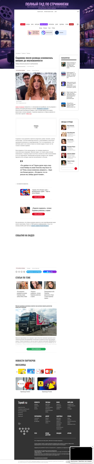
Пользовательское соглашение (40, 457)
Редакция (20, 416)
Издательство (21, 407)
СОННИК (36, 419)
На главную (18, 53)
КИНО (58, 402)
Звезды (28, 24)
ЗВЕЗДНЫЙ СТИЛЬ (71, 424)
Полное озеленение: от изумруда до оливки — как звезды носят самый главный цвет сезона (71, 65)
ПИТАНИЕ (58, 425)
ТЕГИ (35, 433)
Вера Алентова (70, 125)
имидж (28, 70)
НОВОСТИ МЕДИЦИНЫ (59, 422)
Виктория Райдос (71, 146)
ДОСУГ (47, 416)
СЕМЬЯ (68, 407)
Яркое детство (43, 24)
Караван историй (40, 11)
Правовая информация (23, 409)
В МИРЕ (36, 408)
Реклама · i (73, 448)
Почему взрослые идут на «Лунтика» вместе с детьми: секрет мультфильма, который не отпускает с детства (71, 85)
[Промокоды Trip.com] (31, 371)
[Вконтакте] (20, 429)
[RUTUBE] (21, 431)
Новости (23, 24)
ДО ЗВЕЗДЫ (36, 421)
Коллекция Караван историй (48, 11)
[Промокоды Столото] (22, 371)
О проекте (20, 414)
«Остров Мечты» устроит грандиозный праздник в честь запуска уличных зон (71, 105)
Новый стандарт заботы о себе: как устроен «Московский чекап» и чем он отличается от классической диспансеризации (71, 95)
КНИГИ (46, 419)
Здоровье (61, 24)
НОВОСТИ (37, 402)
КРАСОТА (69, 419)
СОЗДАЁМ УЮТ (70, 404)
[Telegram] (27, 431)
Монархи (45, 28)
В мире (53, 28)
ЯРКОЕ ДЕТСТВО (47, 434)
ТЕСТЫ (46, 422)
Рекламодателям (22, 410)
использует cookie (35, 461)
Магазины (21, 364)
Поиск (78, 11)
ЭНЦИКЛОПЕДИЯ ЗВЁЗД (49, 411)
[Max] (29, 429)
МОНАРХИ (36, 405)
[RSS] (24, 434)
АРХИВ (69, 433)
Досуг (56, 24)
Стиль (66, 24)
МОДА (68, 418)
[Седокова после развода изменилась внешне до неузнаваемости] (24, 272)
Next (55, 372)
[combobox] (67, 168)
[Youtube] (26, 429)
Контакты (20, 412)
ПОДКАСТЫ (47, 421)
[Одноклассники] (23, 429)
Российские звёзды (21, 70)
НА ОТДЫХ (69, 408)
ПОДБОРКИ (58, 407)
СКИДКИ (58, 433)
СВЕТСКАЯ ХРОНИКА (47, 405)
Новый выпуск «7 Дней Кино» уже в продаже (81, 461)
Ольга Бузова (70, 139)
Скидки (71, 24)
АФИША (47, 418)
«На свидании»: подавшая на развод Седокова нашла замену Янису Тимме (22, 294)
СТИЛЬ (69, 416)
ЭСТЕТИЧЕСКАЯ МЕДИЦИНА (59, 428)
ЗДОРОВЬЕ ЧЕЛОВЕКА (58, 419)
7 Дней (55, 11)
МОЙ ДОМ (70, 402)
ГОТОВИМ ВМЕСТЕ (71, 405)
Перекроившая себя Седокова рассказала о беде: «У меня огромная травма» (49, 295)
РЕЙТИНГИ (47, 408)
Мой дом (37, 24)
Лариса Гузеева (70, 161)
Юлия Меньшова (71, 132)
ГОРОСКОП (36, 418)
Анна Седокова (36, 70)
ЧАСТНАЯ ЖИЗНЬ (49, 407)
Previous (17, 372)
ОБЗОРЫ (58, 408)
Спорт (49, 28)
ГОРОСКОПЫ (37, 416)
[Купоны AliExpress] (49, 371)
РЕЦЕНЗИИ (58, 405)
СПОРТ (35, 407)
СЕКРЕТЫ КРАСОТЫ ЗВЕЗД (71, 422)
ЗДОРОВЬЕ (59, 416)
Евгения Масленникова (20, 66)
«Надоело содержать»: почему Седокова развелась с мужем (41, 209)
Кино (32, 24)
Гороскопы (51, 24)
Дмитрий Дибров (71, 153)
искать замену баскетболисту (40, 225)
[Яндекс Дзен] (24, 431)
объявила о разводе (42, 108)
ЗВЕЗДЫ (36, 404)
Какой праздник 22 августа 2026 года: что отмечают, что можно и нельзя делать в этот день (71, 75)
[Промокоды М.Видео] (40, 371)
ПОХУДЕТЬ (58, 424)
